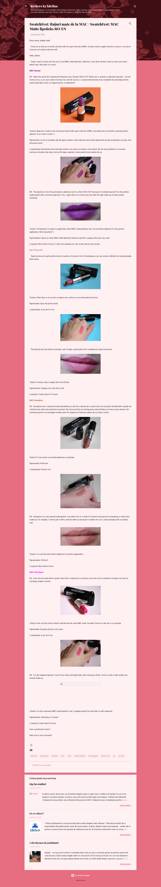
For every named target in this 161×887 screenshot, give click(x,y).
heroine (34, 756)
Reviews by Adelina (44, 6)
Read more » (125, 806)
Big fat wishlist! (38, 784)
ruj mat (121, 756)
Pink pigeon (93, 756)
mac (62, 756)
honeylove (44, 756)
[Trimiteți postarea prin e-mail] (31, 751)
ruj (114, 756)
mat (69, 756)
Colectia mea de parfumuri (44, 842)
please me (105, 756)
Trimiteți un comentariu (41, 765)
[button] (129, 24)
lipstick (54, 756)
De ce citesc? (37, 813)
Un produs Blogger (82, 875)
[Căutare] (134, 7)
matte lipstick (79, 756)
